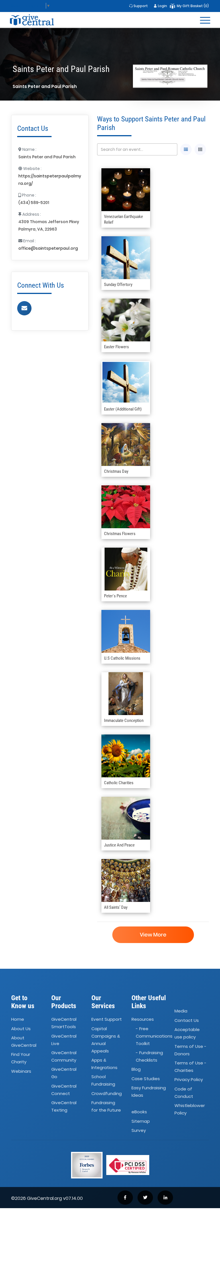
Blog (136, 1069)
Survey (138, 1130)
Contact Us (186, 1020)
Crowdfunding (106, 1093)
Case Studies (145, 1079)
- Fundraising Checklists (149, 1056)
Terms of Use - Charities (190, 1066)
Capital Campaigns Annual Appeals (105, 1040)
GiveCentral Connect (63, 1089)
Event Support (106, 1019)
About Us (21, 1029)
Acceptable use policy (187, 1033)
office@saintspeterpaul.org (48, 248)
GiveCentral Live (63, 1039)
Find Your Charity (20, 1058)
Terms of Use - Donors (190, 1050)
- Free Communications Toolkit (154, 1036)
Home (17, 1019)
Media (180, 1011)
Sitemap (140, 1121)
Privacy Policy (188, 1079)
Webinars (21, 1071)
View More (153, 934)
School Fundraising (103, 1080)
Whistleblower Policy (189, 1109)
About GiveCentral (23, 1041)
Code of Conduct (183, 1092)
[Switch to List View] (186, 149)
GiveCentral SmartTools (63, 1023)
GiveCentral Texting (63, 1106)
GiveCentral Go (63, 1073)
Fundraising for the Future (106, 1106)
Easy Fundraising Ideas (148, 1091)
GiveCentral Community (63, 1056)
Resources (142, 1019)
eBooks (139, 1112)
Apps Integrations (104, 1063)
